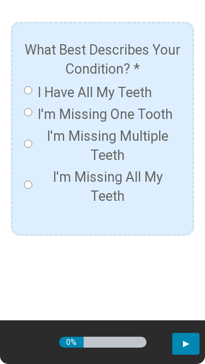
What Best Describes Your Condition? (102, 59)
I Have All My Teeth (95, 92)
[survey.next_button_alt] (186, 344)
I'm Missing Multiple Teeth (107, 145)
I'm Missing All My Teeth (108, 186)
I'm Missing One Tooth (105, 114)
